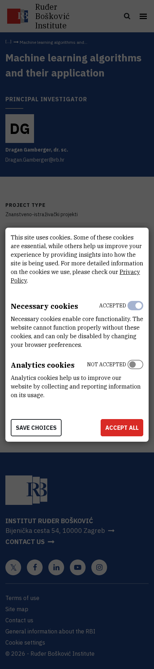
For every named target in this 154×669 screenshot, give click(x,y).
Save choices (36, 427)
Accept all (122, 427)
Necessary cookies (44, 306)
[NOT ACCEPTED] (135, 378)
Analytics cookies (42, 365)
